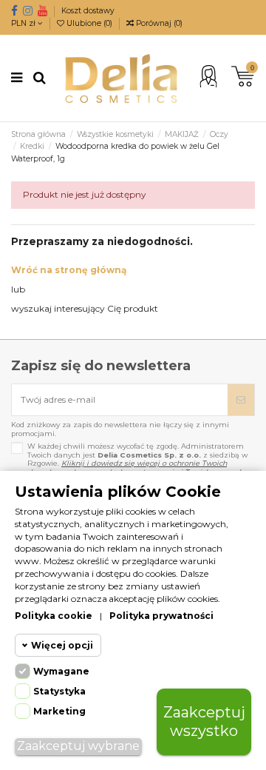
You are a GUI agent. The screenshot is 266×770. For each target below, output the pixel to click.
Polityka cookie (53, 615)
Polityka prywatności (161, 615)
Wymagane (61, 671)
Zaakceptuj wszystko (204, 721)
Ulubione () (89, 23)
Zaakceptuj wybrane (78, 746)
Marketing (59, 711)
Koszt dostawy (88, 11)
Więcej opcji (62, 645)
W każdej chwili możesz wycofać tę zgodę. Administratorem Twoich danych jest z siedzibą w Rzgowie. (137, 459)
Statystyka (59, 691)
